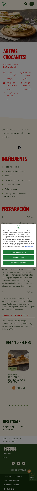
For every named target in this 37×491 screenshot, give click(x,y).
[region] (18, 245)
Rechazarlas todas (18, 257)
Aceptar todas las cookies (18, 252)
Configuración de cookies (18, 262)
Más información (29, 246)
